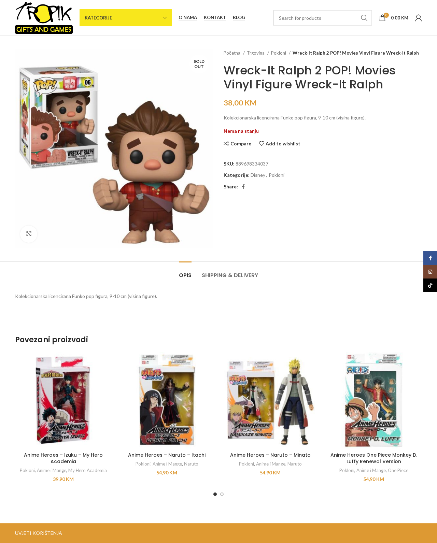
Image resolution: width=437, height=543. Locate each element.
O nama (188, 17)
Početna (232, 53)
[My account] (418, 18)
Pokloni (279, 53)
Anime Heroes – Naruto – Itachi (167, 455)
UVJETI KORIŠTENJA (38, 533)
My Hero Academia (87, 470)
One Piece (398, 470)
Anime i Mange (51, 470)
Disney (258, 175)
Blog (239, 17)
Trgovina (256, 53)
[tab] (185, 271)
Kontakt (215, 17)
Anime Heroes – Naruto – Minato (270, 455)
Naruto (191, 464)
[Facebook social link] (243, 186)
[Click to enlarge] (28, 234)
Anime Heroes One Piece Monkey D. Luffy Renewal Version (373, 458)
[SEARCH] (364, 18)
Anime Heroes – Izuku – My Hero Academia (63, 458)
